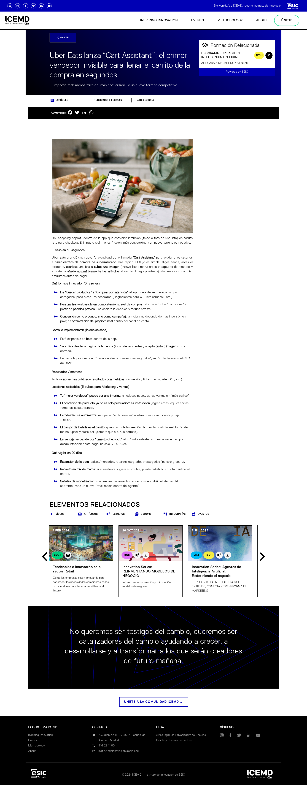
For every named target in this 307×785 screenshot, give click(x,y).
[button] (153, 702)
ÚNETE (286, 20)
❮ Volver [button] (63, 38)
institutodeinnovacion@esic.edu (118, 751)
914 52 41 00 (106, 745)
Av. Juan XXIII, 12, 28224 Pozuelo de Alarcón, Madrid (122, 738)
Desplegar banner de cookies (174, 740)
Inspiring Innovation (159, 20)
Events (197, 20)
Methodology (230, 20)
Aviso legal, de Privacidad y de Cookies (181, 735)
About (261, 20)
